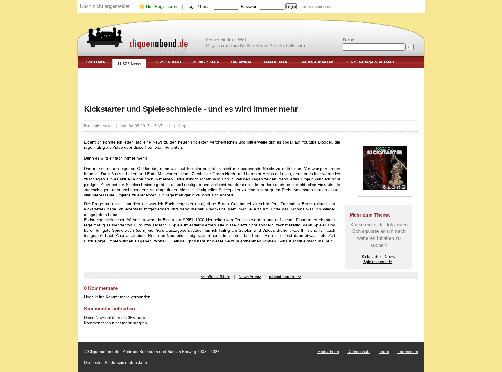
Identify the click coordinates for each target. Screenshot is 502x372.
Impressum (407, 351)
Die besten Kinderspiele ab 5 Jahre (116, 362)
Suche (348, 40)
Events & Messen (316, 62)
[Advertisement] (251, 87)
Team (384, 351)
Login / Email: (199, 6)
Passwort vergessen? (316, 6)
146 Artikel (240, 62)
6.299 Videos (169, 62)
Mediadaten (328, 351)
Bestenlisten (274, 62)
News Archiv (250, 276)
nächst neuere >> (285, 276)
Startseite (95, 62)
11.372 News (129, 63)
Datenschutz (358, 351)
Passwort (249, 6)
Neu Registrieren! (162, 6)
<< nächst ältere (215, 276)
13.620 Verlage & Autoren (369, 62)
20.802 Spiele (206, 62)
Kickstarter (371, 256)
